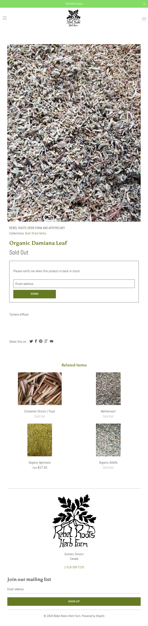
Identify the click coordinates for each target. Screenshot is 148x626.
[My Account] (3, 18)
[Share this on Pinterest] (40, 341)
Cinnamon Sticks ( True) (40, 388)
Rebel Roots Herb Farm (67, 616)
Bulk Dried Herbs (35, 233)
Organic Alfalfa (108, 440)
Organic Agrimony (39, 440)
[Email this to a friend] (51, 341)
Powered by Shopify (93, 616)
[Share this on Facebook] (35, 341)
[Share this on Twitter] (31, 341)
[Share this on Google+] (46, 341)
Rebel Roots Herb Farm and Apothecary (37, 228)
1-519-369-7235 (74, 567)
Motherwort (108, 388)
